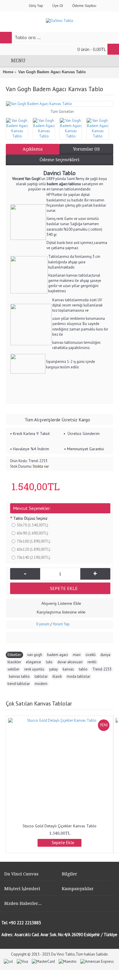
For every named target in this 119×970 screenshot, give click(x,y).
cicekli (90, 654)
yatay (53, 669)
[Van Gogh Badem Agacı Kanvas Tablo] (59, 104)
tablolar (41, 676)
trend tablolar (19, 683)
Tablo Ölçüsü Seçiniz (30, 518)
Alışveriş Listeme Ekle (61, 603)
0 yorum (42, 624)
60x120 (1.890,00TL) (33, 549)
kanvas (68, 669)
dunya (105, 654)
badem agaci (57, 654)
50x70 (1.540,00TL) (32, 525)
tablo (83, 669)
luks (49, 661)
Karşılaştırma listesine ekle (61, 612)
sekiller (13, 669)
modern (41, 683)
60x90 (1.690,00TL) (32, 533)
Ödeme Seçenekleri (59, 159)
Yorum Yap (61, 624)
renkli (92, 661)
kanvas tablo (19, 676)
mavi (77, 654)
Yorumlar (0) (86, 149)
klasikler (14, 661)
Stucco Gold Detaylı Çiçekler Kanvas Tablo (59, 825)
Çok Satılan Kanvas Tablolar (39, 703)
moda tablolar (78, 676)
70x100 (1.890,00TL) (33, 541)
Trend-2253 (101, 669)
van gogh (34, 654)
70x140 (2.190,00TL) (33, 557)
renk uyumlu (34, 669)
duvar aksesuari (70, 661)
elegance (33, 661)
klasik (57, 676)
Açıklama (33, 149)
